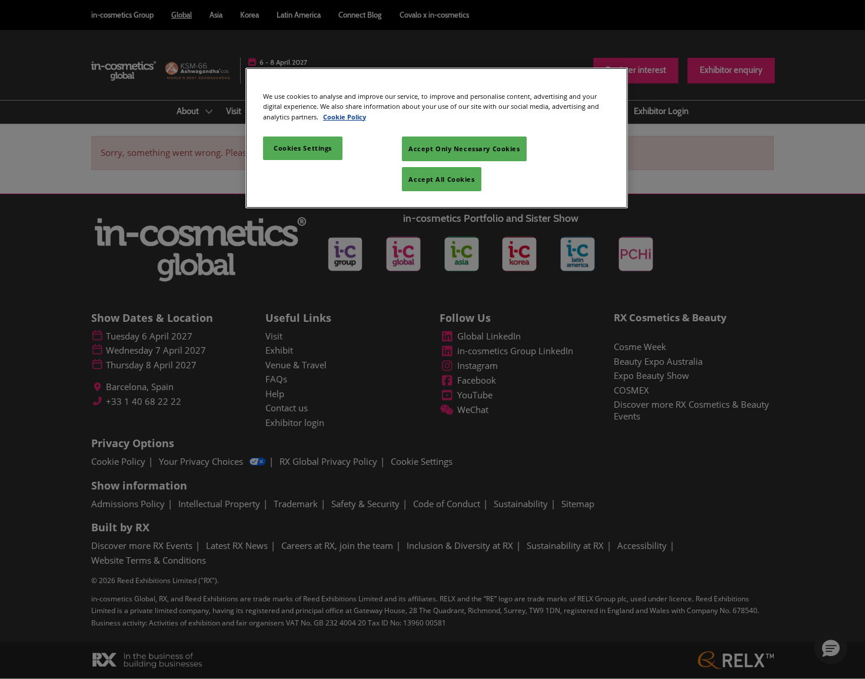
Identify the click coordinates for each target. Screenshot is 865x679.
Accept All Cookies (441, 179)
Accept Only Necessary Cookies (464, 148)
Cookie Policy (344, 116)
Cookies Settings (303, 148)
